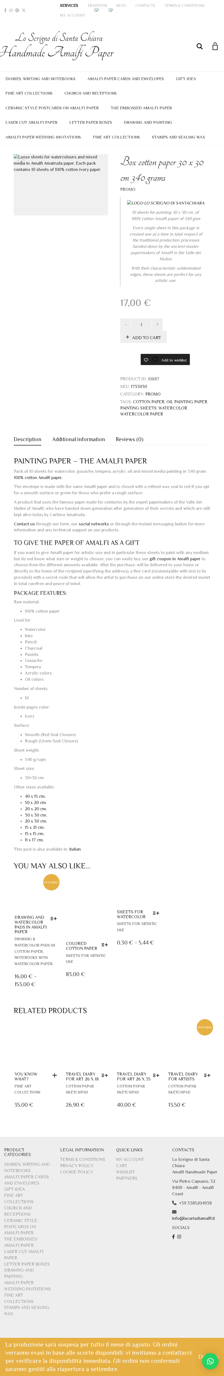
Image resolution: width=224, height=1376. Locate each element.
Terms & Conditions (184, 5)
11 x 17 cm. (34, 840)
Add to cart (146, 337)
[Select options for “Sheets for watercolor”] (157, 913)
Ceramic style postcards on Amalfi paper (52, 108)
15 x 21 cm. (35, 827)
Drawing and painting (148, 122)
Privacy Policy (76, 1165)
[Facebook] (5, 10)
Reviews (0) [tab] (129, 439)
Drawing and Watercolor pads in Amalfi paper (30, 924)
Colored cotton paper (81, 946)
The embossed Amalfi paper (141, 108)
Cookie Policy (76, 1172)
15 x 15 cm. (34, 833)
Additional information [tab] (78, 439)
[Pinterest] (17, 10)
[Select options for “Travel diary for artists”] (208, 1075)
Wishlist (125, 1172)
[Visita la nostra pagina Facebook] (174, 1237)
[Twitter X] (24, 10)
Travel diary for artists (183, 1077)
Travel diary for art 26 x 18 (82, 1077)
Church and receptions (90, 93)
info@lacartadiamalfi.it (193, 1218)
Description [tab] (27, 439)
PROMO (127, 189)
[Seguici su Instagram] (179, 1237)
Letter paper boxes (90, 122)
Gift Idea (186, 78)
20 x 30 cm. (36, 821)
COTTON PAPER (148, 401)
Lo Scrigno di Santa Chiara (58, 46)
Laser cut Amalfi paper (31, 122)
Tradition (97, 5)
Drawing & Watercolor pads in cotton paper (34, 945)
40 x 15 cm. (35, 796)
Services (69, 5)
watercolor (172, 408)
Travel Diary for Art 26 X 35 (134, 1077)
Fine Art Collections (28, 93)
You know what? (25, 1077)
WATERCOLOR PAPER (141, 414)
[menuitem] (97, 9)
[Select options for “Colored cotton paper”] (106, 944)
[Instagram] (11, 10)
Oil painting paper (186, 401)
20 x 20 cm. (36, 808)
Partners (126, 1178)
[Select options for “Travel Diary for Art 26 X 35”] (157, 1075)
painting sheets (138, 408)
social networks (94, 524)
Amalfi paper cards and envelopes (125, 78)
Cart (121, 1165)
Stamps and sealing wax (178, 137)
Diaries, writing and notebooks (40, 78)
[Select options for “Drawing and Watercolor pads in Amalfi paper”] (55, 918)
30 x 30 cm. (36, 815)
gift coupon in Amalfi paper (175, 558)
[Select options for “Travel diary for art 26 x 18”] (106, 1075)
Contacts (145, 5)
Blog (121, 5)
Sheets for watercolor (131, 914)
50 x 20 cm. (36, 802)
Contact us (24, 524)
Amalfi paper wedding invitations (43, 137)
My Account (72, 15)
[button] (56, 1075)
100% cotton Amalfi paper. (38, 477)
